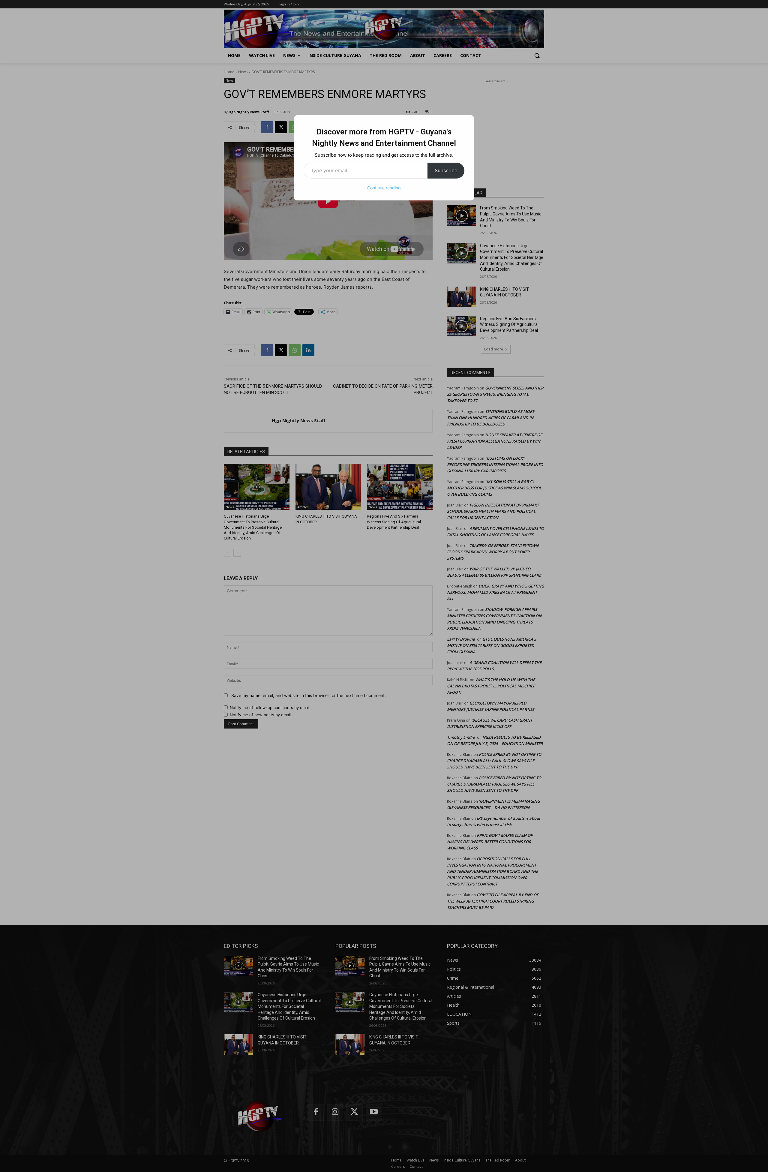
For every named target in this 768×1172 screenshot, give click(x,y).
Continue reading (384, 187)
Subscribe (446, 170)
